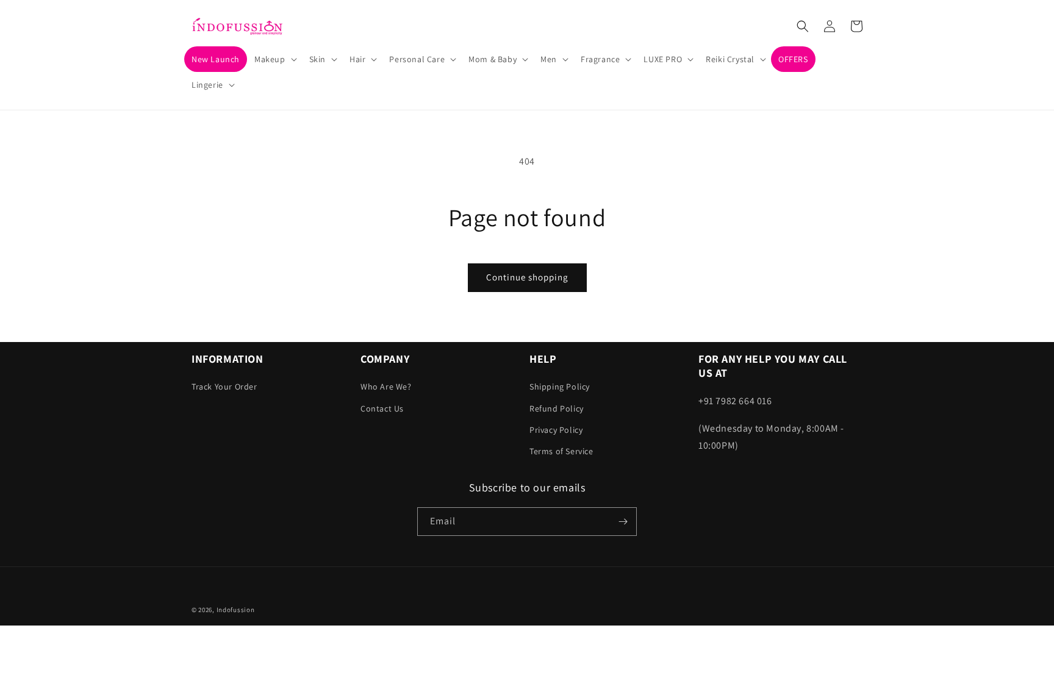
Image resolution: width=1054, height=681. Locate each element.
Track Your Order (224, 386)
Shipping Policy (559, 386)
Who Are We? (386, 386)
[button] (274, 59)
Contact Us (382, 408)
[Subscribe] (622, 521)
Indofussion (236, 609)
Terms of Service (561, 451)
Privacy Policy (556, 429)
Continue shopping (527, 277)
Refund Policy (556, 408)
